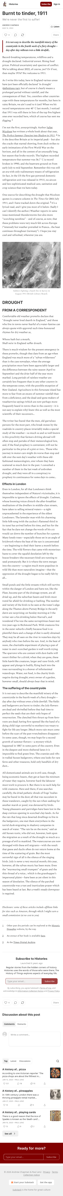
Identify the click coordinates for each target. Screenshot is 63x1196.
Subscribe (46, 4)
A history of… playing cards (19, 1112)
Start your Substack (24, 1182)
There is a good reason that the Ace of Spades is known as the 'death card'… (21, 1118)
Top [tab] (5, 1061)
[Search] (58, 1061)
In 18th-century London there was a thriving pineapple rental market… (20, 1096)
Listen (56, 26)
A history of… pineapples (17, 1090)
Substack (17, 1189)
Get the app (46, 1182)
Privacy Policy (53, 991)
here (43, 936)
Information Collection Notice (31, 991)
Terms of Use (45, 988)
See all (8, 1133)
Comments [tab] (9, 1024)
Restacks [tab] (21, 1024)
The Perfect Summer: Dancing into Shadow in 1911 (28, 135)
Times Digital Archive (24, 942)
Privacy (46, 1172)
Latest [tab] (13, 1061)
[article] (31, 1076)
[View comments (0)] (15, 35)
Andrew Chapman (10, 25)
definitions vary (11, 88)
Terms (55, 1172)
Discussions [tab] (24, 1061)
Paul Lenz (19, 1080)
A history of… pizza (14, 1069)
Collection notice (31, 1175)
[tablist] (15, 1024)
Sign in (57, 4)
